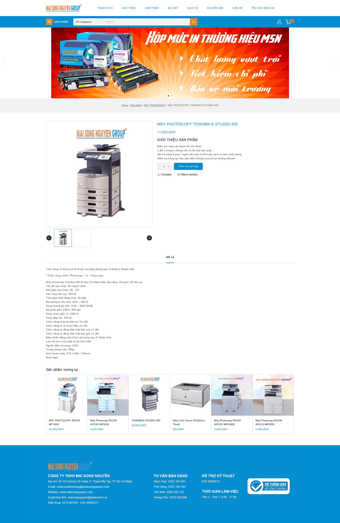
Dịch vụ (193, 8)
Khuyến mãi (215, 8)
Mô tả (170, 257)
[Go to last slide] (49, 238)
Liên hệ (237, 8)
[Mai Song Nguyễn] (63, 8)
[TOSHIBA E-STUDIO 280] (149, 394)
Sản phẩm (152, 8)
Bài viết (173, 8)
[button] (168, 95)
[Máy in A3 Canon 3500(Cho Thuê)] (190, 394)
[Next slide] (149, 238)
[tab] (170, 257)
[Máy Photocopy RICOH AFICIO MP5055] (273, 394)
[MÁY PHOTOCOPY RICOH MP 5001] (66, 394)
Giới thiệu (129, 8)
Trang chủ (105, 8)
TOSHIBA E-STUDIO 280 (146, 420)
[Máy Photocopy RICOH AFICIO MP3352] (108, 394)
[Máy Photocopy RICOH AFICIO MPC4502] (232, 394)
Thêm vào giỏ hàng (188, 166)
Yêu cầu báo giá (262, 8)
